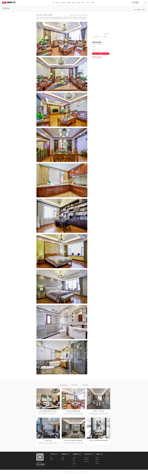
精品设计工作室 (86, 461)
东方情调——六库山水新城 (98, 411)
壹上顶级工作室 (86, 457)
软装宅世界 (97, 459)
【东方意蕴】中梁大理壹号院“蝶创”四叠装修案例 (73, 440)
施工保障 (73, 2)
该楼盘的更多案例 (74, 384)
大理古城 (74, 463)
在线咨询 (105, 36)
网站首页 (139, 9)
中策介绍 (51, 457)
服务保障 (78, 2)
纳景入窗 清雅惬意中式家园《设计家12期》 (48, 411)
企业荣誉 (51, 459)
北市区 (74, 459)
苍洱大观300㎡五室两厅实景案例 (73, 411)
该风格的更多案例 (63, 384)
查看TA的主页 (96, 36)
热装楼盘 (68, 2)
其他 (73, 465)
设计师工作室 (63, 2)
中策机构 (92, 2)
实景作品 (57, 2)
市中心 (74, 461)
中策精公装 (97, 457)
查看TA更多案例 (85, 384)
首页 (53, 2)
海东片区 (74, 457)
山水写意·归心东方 (48, 440)
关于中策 (87, 2)
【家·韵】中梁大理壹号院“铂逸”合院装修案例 (98, 440)
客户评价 (82, 2)
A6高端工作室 (86, 459)
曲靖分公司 (97, 461)
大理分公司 (97, 463)
